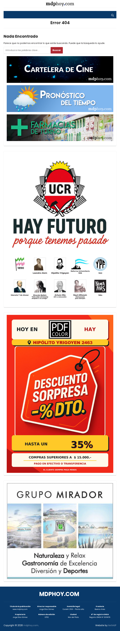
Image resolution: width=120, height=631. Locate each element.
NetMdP (112, 625)
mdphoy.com (59, 594)
